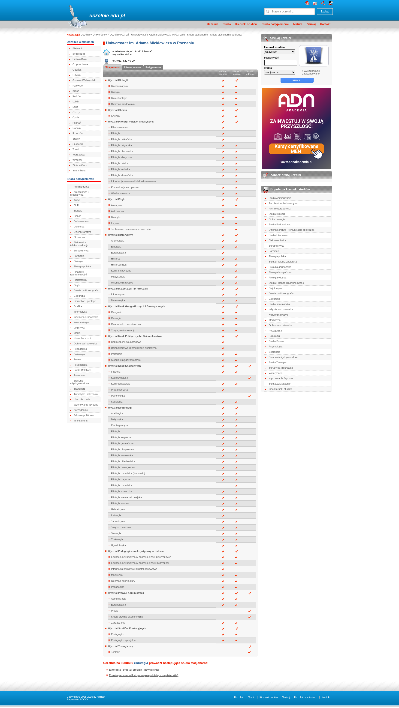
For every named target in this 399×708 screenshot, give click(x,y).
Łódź (75, 106)
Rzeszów (78, 133)
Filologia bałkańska (121, 139)
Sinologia (116, 533)
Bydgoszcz (79, 53)
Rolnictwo (79, 375)
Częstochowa (80, 64)
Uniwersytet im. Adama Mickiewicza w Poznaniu (158, 34)
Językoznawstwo (121, 527)
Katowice (78, 85)
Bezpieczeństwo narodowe (126, 342)
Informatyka (80, 311)
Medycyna (275, 320)
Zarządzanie (81, 410)
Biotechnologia (119, 98)
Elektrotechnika (277, 240)
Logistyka (79, 327)
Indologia (116, 515)
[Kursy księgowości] (296, 128)
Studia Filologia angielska (283, 261)
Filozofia (115, 371)
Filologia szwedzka (121, 491)
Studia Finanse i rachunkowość (286, 282)
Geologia (116, 318)
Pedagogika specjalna (123, 640)
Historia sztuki (119, 264)
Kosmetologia (81, 322)
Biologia (78, 210)
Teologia (115, 652)
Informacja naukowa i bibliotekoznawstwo (134, 181)
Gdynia (77, 75)
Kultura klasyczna (121, 270)
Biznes (77, 216)
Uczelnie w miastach (305, 697)
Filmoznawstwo (119, 127)
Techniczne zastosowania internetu (131, 229)
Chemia (115, 115)
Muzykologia (118, 276)
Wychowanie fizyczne (86, 404)
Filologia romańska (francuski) (128, 473)
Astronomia (117, 211)
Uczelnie (212, 24)
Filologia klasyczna (121, 157)
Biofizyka (116, 217)
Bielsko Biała (80, 59)
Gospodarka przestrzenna (126, 324)
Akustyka (116, 205)
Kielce (76, 91)
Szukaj (311, 24)
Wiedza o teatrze (120, 193)
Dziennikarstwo (82, 231)
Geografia (79, 295)
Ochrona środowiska (85, 343)
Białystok (78, 48)
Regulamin (73, 699)
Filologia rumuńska (121, 485)
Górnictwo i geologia (85, 301)
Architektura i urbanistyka (79, 193)
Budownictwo (81, 221)
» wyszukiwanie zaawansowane (311, 72)
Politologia (79, 354)
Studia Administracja (280, 198)
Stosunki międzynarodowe (79, 382)
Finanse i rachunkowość (78, 273)
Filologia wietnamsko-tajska (126, 497)
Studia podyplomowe (275, 24)
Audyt (77, 200)
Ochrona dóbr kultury (123, 581)
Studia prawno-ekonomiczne (127, 616)
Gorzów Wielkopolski (84, 80)
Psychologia (80, 364)
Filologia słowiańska (122, 175)
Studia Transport (278, 362)
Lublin (76, 101)
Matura (297, 24)
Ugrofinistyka (118, 545)
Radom (77, 128)
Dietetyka (79, 226)
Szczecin (78, 144)
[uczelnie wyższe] (307, 4)
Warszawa (79, 154)
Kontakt (325, 24)
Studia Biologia (277, 213)
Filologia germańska (122, 443)
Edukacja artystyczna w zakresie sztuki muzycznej (140, 563)
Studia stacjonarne (197, 34)
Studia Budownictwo (280, 224)
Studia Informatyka (279, 304)
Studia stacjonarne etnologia (226, 34)
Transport (79, 388)
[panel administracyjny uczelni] (331, 4)
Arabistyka (117, 413)
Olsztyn (77, 112)
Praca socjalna (119, 389)
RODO (84, 699)
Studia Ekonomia (278, 235)
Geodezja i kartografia (86, 290)
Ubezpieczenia (82, 399)
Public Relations (82, 370)
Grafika (78, 306)
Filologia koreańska (122, 455)
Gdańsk (77, 69)
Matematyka (118, 300)
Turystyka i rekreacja (86, 394)
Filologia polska (82, 266)
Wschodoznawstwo (122, 282)
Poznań (77, 122)
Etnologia (116, 246)
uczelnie (99, 15)
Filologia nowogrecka (123, 467)
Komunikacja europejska (125, 187)
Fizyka (77, 285)
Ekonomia (79, 237)
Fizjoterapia (80, 279)
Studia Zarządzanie (279, 383)
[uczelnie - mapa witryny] (323, 4)
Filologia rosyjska (120, 479)
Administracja (81, 186)
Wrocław (77, 159)
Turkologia (117, 539)
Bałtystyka (117, 419)
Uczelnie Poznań (119, 34)
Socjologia (116, 401)
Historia (115, 258)
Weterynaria (275, 373)
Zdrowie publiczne (84, 415)
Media (77, 333)
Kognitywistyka (119, 377)
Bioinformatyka (119, 86)
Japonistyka (118, 521)
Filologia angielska (121, 437)
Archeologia (117, 240)
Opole (76, 117)
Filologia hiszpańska (122, 449)
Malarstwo (117, 575)
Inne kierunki (81, 420)
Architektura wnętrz (280, 208)
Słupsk (76, 138)
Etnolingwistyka (119, 425)
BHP (76, 205)
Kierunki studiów (246, 24)
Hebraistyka (118, 509)
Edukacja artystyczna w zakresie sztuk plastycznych (141, 557)
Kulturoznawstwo (120, 383)
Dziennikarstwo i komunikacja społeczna (134, 348)
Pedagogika (80, 348)
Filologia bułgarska (121, 145)
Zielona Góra (80, 165)
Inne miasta (79, 170)
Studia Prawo (276, 341)
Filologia (78, 261)
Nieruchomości (82, 338)
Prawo (77, 359)
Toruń (76, 149)
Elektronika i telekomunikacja (79, 244)
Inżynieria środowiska (86, 317)
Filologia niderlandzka (123, 461)
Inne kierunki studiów (280, 389)
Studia (227, 24)
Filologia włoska (120, 503)
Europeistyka (81, 250)
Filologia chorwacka (122, 151)
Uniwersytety (100, 34)
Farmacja (79, 255)
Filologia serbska (120, 169)
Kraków (77, 96)
